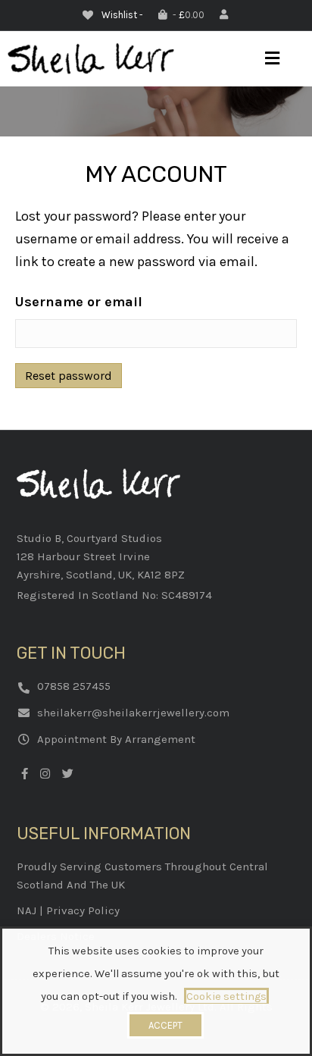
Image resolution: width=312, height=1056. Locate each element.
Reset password (68, 375)
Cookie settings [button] (226, 996)
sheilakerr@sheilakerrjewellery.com (133, 712)
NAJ (26, 910)
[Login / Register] (226, 14)
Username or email (78, 301)
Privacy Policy (83, 910)
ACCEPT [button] (165, 1025)
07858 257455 (74, 686)
